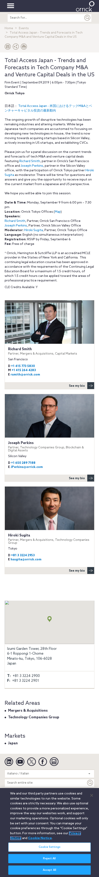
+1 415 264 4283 (24, 370)
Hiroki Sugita (33, 230)
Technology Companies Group (33, 717)
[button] (16, 48)
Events (24, 28)
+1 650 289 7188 (23, 463)
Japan (13, 743)
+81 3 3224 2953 (23, 555)
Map (58, 212)
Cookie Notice (40, 838)
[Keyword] (90, 783)
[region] (49, 832)
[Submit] (87, 18)
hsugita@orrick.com (26, 559)
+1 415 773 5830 (23, 366)
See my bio (77, 386)
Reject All (49, 858)
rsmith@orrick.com (25, 374)
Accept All (49, 870)
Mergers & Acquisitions (28, 711)
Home (9, 28)
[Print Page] (24, 48)
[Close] (92, 795)
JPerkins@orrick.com (27, 467)
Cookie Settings (49, 847)
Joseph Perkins (32, 166)
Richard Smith (29, 161)
